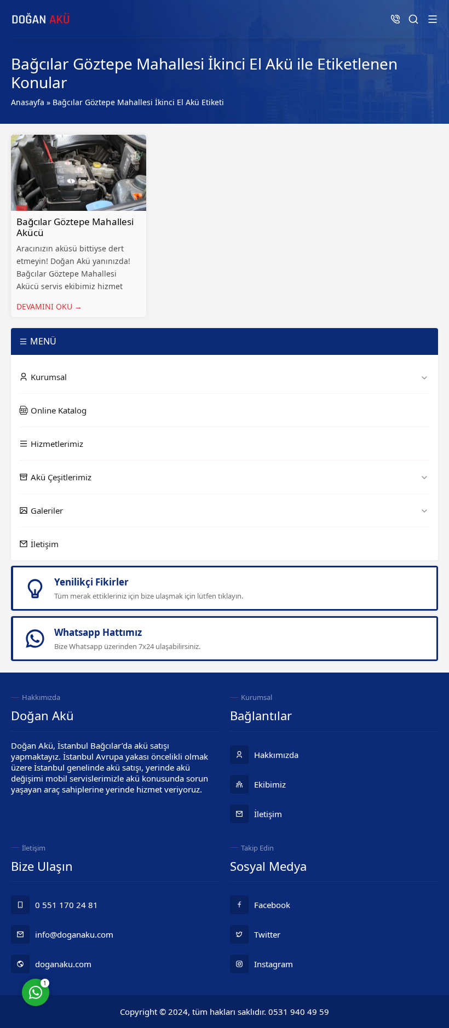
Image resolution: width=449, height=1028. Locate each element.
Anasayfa (27, 102)
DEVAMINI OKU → (49, 306)
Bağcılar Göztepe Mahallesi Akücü (75, 227)
